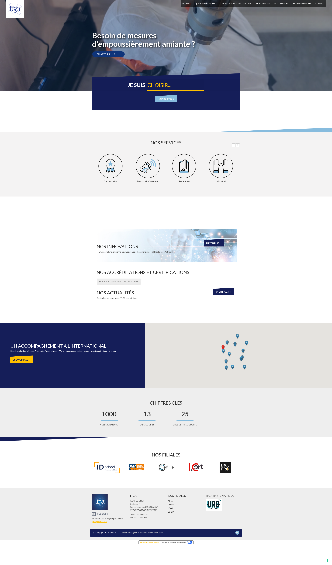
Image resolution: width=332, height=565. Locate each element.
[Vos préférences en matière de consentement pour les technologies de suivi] (327, 560)
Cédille (171, 504)
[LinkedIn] (237, 533)
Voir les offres (166, 98)
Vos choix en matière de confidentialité (173, 542)
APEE (170, 501)
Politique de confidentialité (151, 532)
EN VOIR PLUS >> (214, 243)
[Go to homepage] (15, 9)
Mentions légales (129, 532)
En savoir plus (106, 54)
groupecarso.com (99, 521)
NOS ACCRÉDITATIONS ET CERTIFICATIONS (118, 281)
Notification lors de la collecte (149, 542)
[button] (223, 347)
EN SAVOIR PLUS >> (22, 360)
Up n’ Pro (172, 512)
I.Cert (170, 508)
